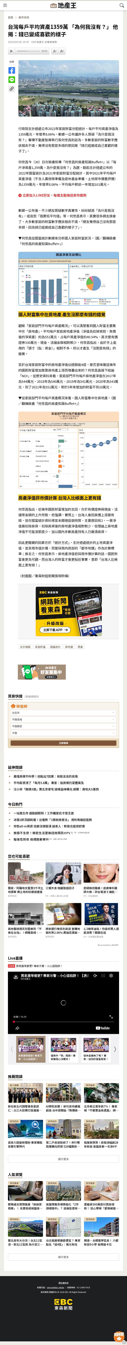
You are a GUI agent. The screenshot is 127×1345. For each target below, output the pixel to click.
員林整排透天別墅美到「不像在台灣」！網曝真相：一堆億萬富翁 (25, 931)
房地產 (69, 647)
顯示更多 (63, 1159)
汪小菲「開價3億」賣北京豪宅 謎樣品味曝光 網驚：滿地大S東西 (56, 789)
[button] (115, 1049)
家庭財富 (40, 647)
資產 (80, 647)
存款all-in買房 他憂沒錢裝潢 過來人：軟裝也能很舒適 (49, 826)
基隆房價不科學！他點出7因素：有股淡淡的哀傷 (46, 776)
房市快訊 (24, 17)
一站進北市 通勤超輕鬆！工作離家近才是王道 (44, 813)
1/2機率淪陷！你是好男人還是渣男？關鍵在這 (101, 931)
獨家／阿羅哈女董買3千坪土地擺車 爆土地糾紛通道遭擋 (25, 890)
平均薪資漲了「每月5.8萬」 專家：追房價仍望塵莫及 (49, 783)
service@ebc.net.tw (55, 1287)
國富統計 (55, 647)
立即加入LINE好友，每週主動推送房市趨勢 (54, 195)
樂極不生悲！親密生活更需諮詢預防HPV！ (44, 833)
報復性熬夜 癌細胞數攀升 (31, 839)
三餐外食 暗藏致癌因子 (60, 888)
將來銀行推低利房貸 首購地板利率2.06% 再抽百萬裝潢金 (63, 931)
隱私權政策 (63, 1282)
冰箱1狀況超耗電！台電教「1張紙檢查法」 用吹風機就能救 (53, 820)
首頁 (10, 17)
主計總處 (25, 647)
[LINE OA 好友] (42, 672)
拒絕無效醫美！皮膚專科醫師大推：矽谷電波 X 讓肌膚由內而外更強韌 (100, 890)
